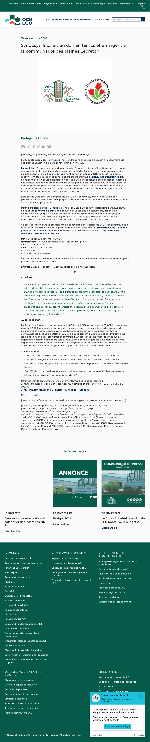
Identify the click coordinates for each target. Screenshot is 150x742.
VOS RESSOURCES (15, 619)
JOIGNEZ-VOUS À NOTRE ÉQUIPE (23, 673)
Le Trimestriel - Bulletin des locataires (26, 654)
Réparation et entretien (18, 577)
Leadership (104, 583)
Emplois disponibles (16, 689)
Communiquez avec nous (104, 3)
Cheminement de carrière (19, 680)
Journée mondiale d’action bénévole (49, 210)
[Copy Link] (28, 146)
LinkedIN (70, 390)
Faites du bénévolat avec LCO (22, 703)
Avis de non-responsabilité (113, 677)
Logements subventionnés (67, 563)
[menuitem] (24, 3)
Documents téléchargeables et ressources (22, 635)
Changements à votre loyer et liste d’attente (71, 574)
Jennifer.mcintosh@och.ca (37, 390)
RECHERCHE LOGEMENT (65, 19)
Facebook (84, 390)
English (141, 3)
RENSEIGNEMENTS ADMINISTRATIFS (93, 19)
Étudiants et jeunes (16, 698)
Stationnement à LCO (17, 586)
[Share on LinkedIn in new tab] (43, 146)
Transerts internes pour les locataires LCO (73, 581)
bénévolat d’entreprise (105, 177)
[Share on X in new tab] (38, 146)
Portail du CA (82, 3)
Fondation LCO (127, 3)
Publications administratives (114, 578)
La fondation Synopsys (34, 168)
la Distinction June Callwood (110, 227)
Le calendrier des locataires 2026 (24, 624)
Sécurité (9, 591)
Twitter (59, 390)
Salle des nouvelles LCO (112, 587)
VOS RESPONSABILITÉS (18, 595)
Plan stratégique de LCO (112, 592)
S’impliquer (11, 572)
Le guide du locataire (17, 628)
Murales (9, 581)
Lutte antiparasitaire (16, 605)
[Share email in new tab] (23, 146)
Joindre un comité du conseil (21, 708)
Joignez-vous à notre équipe (58, 3)
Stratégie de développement (114, 601)
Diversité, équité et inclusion (114, 573)
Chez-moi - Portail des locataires (24, 3)
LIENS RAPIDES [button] (109, 671)
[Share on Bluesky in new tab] (49, 146)
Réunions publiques (109, 597)
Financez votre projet (17, 567)
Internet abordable (15, 645)
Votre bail (10, 614)
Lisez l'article (12, 531)
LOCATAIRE (49, 19)
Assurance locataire (16, 609)
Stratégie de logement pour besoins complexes (119, 563)
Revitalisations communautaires (23, 563)
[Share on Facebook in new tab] (34, 146)
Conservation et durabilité (113, 569)
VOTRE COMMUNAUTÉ (18, 558)
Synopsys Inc (56, 160)
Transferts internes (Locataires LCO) (25, 640)
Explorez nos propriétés (65, 558)
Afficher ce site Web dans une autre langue (25, 661)
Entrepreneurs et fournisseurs (22, 694)
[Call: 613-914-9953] (28, 387)
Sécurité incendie (15, 600)
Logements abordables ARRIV (69, 567)
